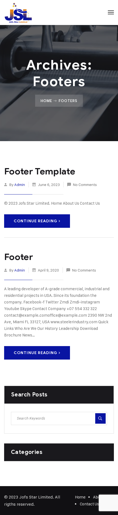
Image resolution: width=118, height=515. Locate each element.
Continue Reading (35, 221)
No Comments (85, 184)
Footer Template (39, 171)
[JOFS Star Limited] (18, 12)
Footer (18, 256)
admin (19, 184)
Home (46, 100)
